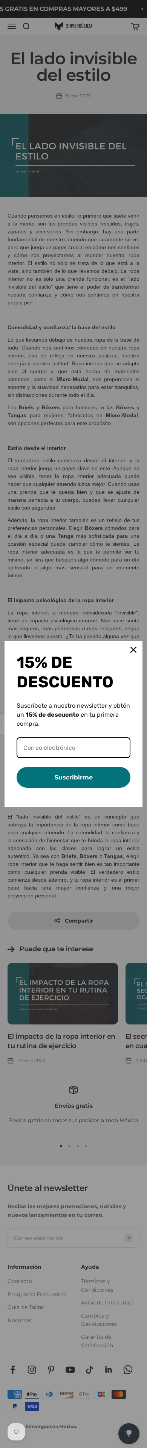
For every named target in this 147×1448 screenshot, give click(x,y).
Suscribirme (74, 777)
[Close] (133, 650)
